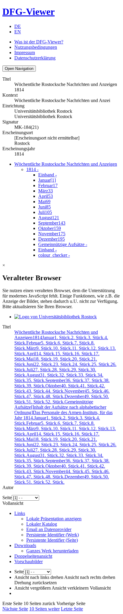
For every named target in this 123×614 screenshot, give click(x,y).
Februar (48, 185)
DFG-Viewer (28, 11)
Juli (45, 212)
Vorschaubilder (28, 561)
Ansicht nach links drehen (38, 577)
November (51, 233)
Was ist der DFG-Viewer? (38, 41)
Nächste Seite (15, 608)
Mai (44, 201)
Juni (44, 206)
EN (17, 31)
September (51, 222)
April (45, 196)
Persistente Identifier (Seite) (52, 540)
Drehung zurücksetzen (35, 582)
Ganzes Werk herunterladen (52, 550)
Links (19, 513)
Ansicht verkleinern (70, 587)
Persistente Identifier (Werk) (52, 534)
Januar (47, 180)
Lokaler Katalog (41, 524)
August (48, 217)
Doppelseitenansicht (33, 556)
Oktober (49, 228)
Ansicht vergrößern (32, 587)
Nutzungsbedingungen (35, 47)
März (45, 190)
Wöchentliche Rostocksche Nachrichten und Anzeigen (65, 164)
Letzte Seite (72, 608)
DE (17, 26)
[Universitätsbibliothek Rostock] (55, 316)
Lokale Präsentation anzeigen (54, 518)
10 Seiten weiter (44, 608)
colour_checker (54, 255)
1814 (32, 169)
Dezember (51, 239)
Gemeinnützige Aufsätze (62, 244)
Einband (47, 174)
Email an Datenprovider (48, 529)
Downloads (25, 545)
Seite (7, 497)
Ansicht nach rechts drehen (89, 577)
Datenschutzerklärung (35, 57)
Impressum (24, 52)
